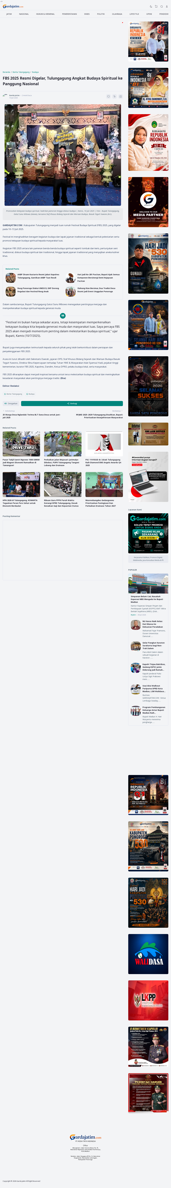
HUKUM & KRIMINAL (45, 14)
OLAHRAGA (117, 14)
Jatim (134, 615)
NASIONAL (24, 14)
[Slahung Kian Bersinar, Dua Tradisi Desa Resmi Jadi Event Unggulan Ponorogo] (71, 296)
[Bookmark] (120, 97)
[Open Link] (166, 6)
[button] (11, 403)
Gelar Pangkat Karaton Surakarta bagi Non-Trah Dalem (154, 645)
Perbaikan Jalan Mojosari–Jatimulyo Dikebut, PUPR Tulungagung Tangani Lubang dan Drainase (61, 462)
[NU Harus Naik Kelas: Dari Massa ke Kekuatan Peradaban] (136, 629)
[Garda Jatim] (13, 7)
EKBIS (87, 14)
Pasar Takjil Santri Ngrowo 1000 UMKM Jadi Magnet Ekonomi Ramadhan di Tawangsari (21, 462)
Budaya (31, 394)
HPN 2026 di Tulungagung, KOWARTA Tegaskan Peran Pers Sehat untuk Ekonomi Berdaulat (20, 503)
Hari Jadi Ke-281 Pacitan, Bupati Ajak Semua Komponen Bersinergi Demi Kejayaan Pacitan (98, 277)
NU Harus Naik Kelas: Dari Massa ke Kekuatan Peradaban (153, 624)
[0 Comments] (108, 96)
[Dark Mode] (151, 6)
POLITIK (101, 14)
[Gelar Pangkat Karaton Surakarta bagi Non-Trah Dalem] (136, 650)
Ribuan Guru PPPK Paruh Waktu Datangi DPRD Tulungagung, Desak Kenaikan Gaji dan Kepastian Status (61, 503)
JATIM (9, 14)
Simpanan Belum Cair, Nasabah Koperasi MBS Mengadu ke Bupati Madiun (147, 599)
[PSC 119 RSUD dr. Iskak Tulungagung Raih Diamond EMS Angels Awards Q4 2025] (104, 455)
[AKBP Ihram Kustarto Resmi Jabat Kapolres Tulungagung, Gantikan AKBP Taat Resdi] (11, 282)
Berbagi (73, 403)
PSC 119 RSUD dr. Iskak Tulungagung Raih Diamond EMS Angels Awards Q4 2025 (103, 462)
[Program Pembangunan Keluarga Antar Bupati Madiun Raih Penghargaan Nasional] (136, 715)
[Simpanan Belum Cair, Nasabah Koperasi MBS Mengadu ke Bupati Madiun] (148, 593)
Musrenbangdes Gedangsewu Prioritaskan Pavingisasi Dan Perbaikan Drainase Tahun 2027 (101, 503)
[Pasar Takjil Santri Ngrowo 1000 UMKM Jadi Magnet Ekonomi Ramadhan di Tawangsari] (21, 455)
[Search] (161, 6)
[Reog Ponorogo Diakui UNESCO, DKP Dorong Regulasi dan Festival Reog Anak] (11, 296)
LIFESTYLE (134, 14)
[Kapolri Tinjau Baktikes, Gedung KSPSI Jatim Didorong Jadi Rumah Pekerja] (136, 672)
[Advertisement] (63, 49)
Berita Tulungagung (14, 394)
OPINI (149, 14)
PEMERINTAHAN (69, 14)
